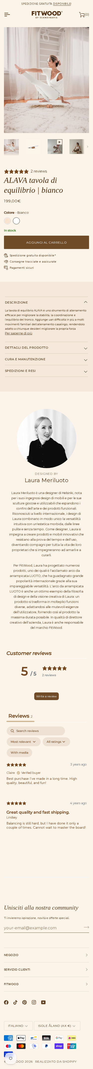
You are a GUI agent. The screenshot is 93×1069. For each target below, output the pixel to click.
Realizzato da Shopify (56, 1061)
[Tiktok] (15, 1002)
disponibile (62, 3)
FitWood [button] (11, 984)
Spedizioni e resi (20, 371)
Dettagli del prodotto (26, 347)
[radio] (7, 220)
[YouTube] (43, 1002)
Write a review (46, 696)
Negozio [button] (11, 955)
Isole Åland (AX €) (54, 1026)
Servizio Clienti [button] (17, 969)
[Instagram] (34, 1002)
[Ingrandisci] (13, 123)
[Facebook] (6, 1002)
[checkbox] (19, 752)
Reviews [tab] (20, 716)
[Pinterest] (24, 1002)
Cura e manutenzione (25, 359)
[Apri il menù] (11, 14)
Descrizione (16, 302)
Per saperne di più (18, 333)
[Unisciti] (85, 927)
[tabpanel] (46, 782)
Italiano (16, 1026)
